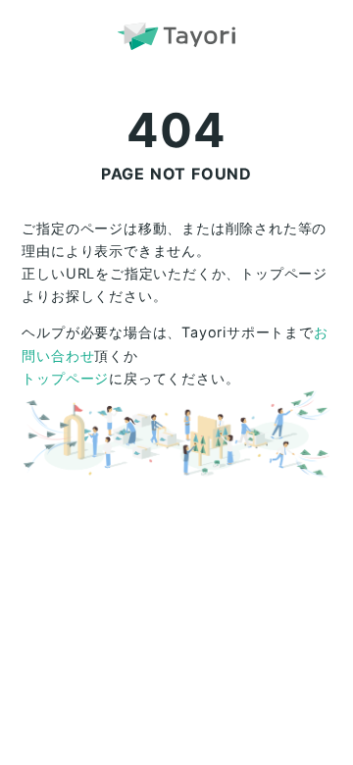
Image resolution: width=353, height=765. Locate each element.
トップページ (65, 378)
